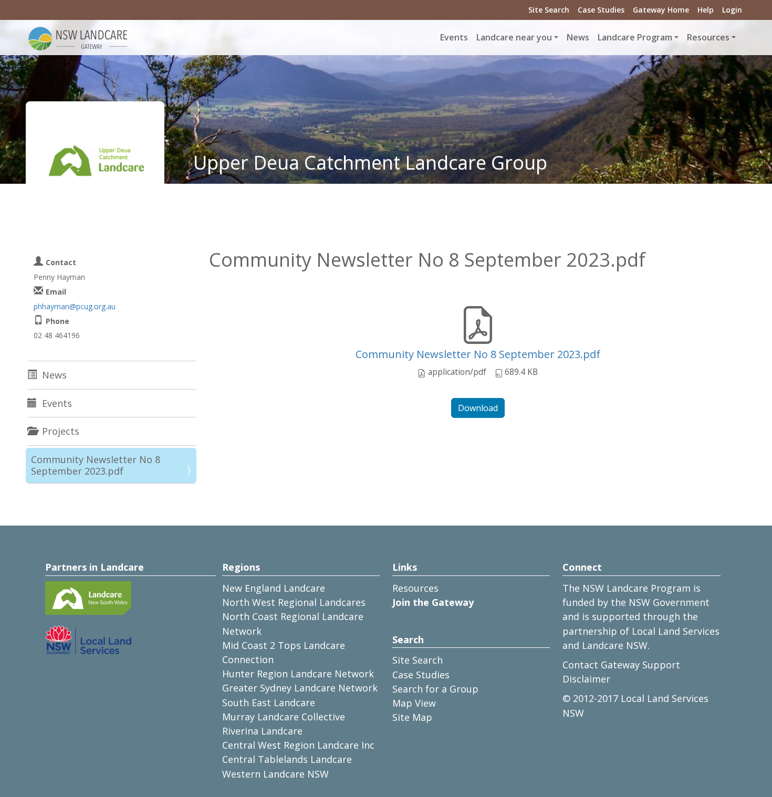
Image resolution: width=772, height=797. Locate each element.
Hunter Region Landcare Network (298, 673)
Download (478, 408)
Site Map (412, 717)
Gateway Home (661, 10)
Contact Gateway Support (621, 664)
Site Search (548, 10)
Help (705, 10)
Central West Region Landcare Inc (298, 745)
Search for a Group (435, 689)
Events (454, 37)
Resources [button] (708, 37)
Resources (415, 588)
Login (732, 10)
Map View (414, 703)
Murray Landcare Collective (283, 716)
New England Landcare (273, 588)
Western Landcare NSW (275, 774)
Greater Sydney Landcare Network (300, 687)
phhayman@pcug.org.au (75, 306)
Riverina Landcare (262, 731)
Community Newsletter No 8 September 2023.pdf (478, 354)
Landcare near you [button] (514, 37)
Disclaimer (586, 679)
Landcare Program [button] (635, 37)
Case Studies (601, 10)
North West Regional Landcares (294, 602)
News (578, 37)
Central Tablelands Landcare (287, 759)
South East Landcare (268, 702)
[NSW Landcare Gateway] (78, 38)
